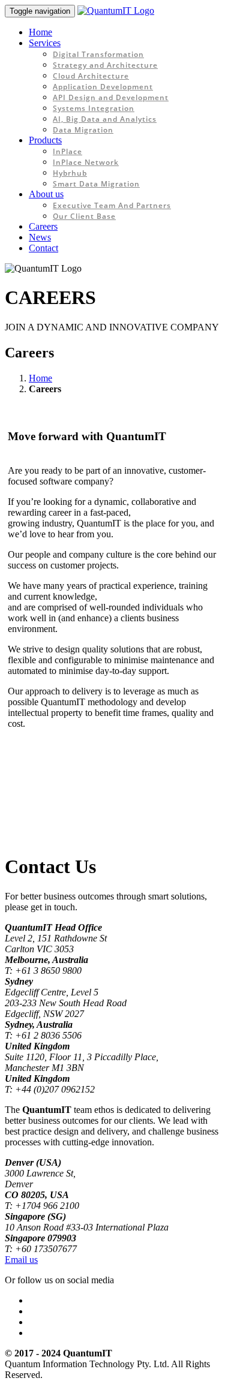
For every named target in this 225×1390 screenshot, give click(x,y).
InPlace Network (86, 162)
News (40, 237)
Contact (43, 248)
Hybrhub (70, 173)
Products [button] (45, 140)
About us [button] (46, 194)
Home (40, 32)
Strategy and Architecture (105, 65)
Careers (43, 226)
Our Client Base (84, 216)
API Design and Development (111, 97)
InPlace (67, 151)
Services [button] (45, 43)
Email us (21, 1259)
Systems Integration (93, 108)
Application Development (103, 87)
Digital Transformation (98, 54)
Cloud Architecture (91, 76)
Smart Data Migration (96, 184)
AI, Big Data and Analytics (105, 119)
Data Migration (83, 130)
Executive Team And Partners (112, 205)
